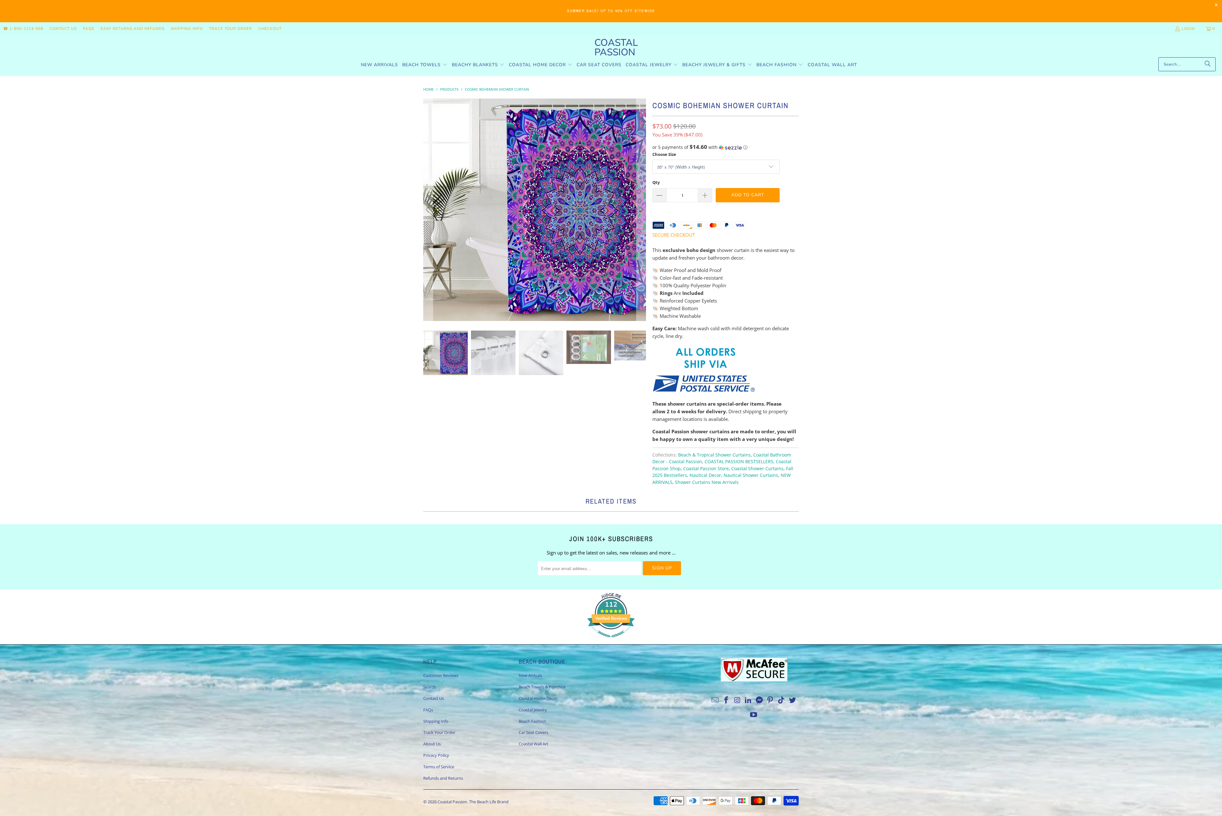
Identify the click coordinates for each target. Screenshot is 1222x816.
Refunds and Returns (443, 778)
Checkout (270, 28)
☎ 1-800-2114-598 (23, 28)
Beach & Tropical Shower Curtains (714, 455)
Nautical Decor (705, 475)
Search (429, 687)
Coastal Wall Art (533, 744)
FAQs (88, 28)
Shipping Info (187, 28)
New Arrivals (530, 675)
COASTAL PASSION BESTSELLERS (739, 461)
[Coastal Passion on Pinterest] (770, 700)
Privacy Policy (436, 755)
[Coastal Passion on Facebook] (726, 700)
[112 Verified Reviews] (611, 640)
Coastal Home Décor (538, 698)
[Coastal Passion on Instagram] (737, 700)
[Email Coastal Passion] (715, 700)
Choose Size (664, 154)
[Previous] (428, 209)
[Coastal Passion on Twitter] (792, 700)
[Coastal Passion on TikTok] (781, 700)
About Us (432, 744)
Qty (656, 182)
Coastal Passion (452, 802)
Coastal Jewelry (533, 710)
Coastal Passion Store (706, 468)
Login (1188, 28)
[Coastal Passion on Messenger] (759, 700)
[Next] (641, 209)
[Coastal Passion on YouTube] (754, 715)
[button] (424, 65)
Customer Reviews (440, 675)
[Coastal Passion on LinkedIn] (748, 700)
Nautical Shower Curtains (751, 475)
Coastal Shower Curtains (757, 468)
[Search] (1208, 64)
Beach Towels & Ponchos (542, 687)
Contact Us (63, 28)
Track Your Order (230, 28)
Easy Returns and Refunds (133, 28)
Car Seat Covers (533, 732)
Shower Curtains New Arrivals (707, 482)
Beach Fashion (532, 721)
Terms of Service (438, 767)
